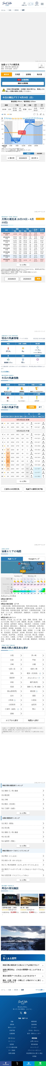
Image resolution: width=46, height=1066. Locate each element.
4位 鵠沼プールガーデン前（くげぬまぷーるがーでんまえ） (22, 870)
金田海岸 (13, 624)
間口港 (34, 635)
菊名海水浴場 (10, 608)
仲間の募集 (11, 1053)
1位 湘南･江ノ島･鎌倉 (9, 791)
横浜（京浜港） (33, 673)
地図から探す (33, 720)
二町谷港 (20, 635)
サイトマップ (34, 1047)
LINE (40, 1064)
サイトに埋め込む (40, 218)
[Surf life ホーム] (7, 4)
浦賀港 (23, 622)
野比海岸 (29, 632)
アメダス (34, 1027)
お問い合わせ (34, 1041)
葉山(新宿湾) (12, 691)
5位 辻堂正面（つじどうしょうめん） (15, 875)
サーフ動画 (11, 1050)
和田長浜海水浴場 (18, 606)
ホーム (3, 10)
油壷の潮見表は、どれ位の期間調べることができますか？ (22, 970)
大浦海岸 (37, 622)
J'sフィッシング (28, 628)
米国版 (34, 1056)
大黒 (12, 655)
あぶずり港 (17, 619)
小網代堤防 (32, 626)
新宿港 (11, 628)
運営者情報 (34, 1044)
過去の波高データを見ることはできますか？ (19, 976)
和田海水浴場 (29, 608)
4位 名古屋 (5, 837)
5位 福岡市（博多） (8, 841)
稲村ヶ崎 (34, 669)
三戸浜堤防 (28, 637)
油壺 (24, 619)
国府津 (12, 678)
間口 (34, 709)
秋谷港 (3, 619)
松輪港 (41, 635)
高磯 (13, 630)
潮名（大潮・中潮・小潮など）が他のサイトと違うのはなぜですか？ (22, 981)
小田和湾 (12, 705)
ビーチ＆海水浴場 (11, 1047)
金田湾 (33, 705)
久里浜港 (35, 624)
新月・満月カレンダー (34, 1033)
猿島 (12, 673)
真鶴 (12, 713)
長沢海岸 (15, 632)
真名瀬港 (18, 628)
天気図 (17, 74)
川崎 (12, 664)
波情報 (28, 74)
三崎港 (12, 637)
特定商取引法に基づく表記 (34, 1053)
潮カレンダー (12, 1027)
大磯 (34, 664)
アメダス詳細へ (5, 371)
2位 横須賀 (5, 795)
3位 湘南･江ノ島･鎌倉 (9, 832)
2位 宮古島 (5, 828)
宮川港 (8, 639)
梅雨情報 (34, 1021)
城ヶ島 (38, 628)
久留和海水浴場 (34, 610)
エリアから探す (12, 720)
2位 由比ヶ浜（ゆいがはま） (12, 860)
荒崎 (40, 619)
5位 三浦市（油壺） (8, 808)
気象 (10, 10)
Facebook (6, 1064)
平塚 (34, 660)
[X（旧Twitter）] (21, 1013)
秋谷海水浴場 (15, 610)
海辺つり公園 (15, 622)
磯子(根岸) (34, 682)
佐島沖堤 (40, 626)
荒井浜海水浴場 (31, 606)
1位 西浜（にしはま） (9, 856)
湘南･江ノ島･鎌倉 (34, 687)
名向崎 (22, 632)
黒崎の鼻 (23, 626)
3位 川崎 (4, 799)
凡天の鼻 (28, 635)
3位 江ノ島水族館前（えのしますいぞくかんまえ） (20, 865)
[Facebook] (25, 1013)
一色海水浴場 (5, 606)
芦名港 (9, 619)
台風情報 (12, 1033)
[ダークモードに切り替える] (31, 4)
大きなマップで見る (8, 596)
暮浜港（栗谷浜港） (11, 626)
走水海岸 (4, 601)
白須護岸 (4, 628)
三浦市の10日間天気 (11, 489)
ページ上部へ (40, 990)
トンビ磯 (37, 630)
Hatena (29, 1064)
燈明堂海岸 (18, 612)
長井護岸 (7, 632)
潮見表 (17, 10)
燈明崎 (30, 630)
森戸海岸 (24, 610)
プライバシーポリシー (34, 1050)
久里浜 (33, 700)
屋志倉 (19, 639)
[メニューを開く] (42, 3)
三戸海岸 (20, 637)
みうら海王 (5, 637)
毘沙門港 (12, 635)
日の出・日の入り (34, 1030)
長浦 (12, 687)
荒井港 (34, 619)
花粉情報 (34, 1024)
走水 (12, 696)
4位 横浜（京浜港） (8, 804)
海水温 (39, 74)
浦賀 (34, 696)
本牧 (12, 682)
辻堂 (12, 660)
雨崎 (29, 619)
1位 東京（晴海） (8, 823)
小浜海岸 (35, 612)
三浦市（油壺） (11, 709)
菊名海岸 (28, 624)
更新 (38, 279)
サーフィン (11, 1041)
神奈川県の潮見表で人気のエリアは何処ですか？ (21, 965)
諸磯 (13, 639)
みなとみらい (33, 678)
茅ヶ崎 (33, 655)
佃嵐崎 (19, 630)
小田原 (10, 700)
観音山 (20, 624)
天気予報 (12, 1030)
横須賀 (32, 691)
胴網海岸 (27, 612)
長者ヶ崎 (7, 615)
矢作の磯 (26, 639)
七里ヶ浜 (12, 669)
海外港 (6, 624)
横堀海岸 (20, 608)
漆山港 (30, 622)
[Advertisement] (23, 38)
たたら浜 (9, 612)
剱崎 (24, 630)
